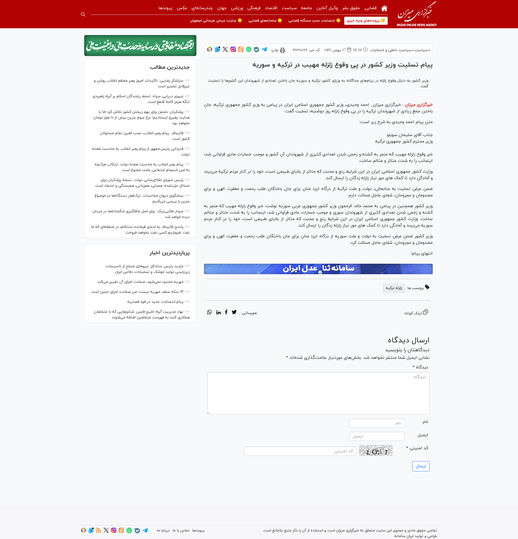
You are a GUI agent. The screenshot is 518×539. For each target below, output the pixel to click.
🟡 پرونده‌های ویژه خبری (366, 20)
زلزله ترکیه (394, 288)
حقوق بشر (351, 8)
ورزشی (237, 8)
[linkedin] (218, 313)
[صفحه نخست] (384, 8)
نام (425, 422)
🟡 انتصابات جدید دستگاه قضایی (314, 20)
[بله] (256, 51)
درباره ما (163, 530)
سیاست (289, 8)
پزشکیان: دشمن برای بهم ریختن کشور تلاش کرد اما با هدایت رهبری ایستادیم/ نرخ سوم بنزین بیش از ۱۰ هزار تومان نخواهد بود (141, 117)
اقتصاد (271, 8)
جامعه (306, 8)
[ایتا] (241, 51)
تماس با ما (181, 530)
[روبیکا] (209, 51)
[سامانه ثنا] (318, 269)
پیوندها (165, 8)
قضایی (370, 8)
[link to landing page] (417, 14)
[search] (83, 14)
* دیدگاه (420, 367)
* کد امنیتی (417, 448)
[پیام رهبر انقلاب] (140, 45)
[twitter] (234, 313)
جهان (222, 8)
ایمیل (423, 435)
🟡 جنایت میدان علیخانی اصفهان (216, 20)
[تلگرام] (264, 51)
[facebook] (226, 313)
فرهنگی (254, 8)
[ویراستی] (217, 51)
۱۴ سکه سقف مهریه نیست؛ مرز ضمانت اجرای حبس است (137, 291)
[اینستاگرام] (233, 51)
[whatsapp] (209, 313)
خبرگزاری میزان (419, 105)
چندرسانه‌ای (202, 8)
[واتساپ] (248, 51)
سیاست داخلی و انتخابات (391, 50)
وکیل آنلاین (327, 8)
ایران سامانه (404, 536)
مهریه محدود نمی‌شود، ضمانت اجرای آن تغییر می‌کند (140, 281)
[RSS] (98, 531)
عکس (182, 8)
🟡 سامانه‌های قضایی (265, 20)
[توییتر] (225, 51)
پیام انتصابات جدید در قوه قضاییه (155, 301)
